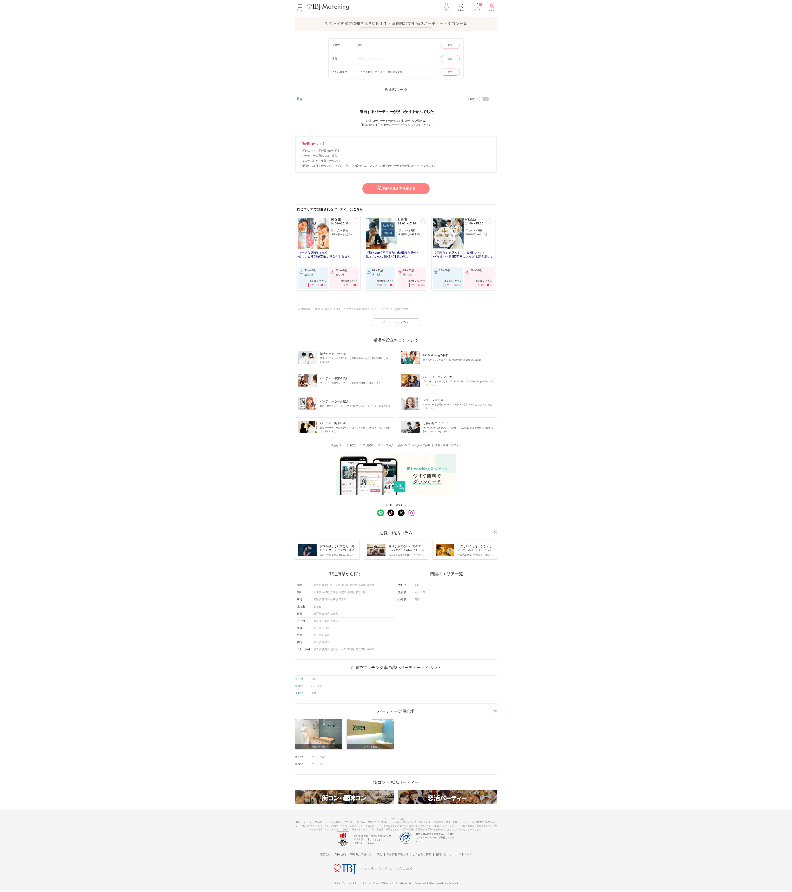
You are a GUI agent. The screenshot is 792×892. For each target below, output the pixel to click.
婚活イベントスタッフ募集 (414, 445)
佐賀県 (325, 649)
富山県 (317, 628)
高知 (417, 599)
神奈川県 (327, 585)
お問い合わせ (444, 854)
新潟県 (317, 620)
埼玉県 (345, 585)
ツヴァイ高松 (318, 757)
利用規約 (340, 854)
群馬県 (370, 585)
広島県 (325, 635)
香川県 (317, 642)
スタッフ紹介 (386, 445)
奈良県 (351, 592)
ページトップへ (398, 322)
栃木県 (362, 585)
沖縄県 (370, 649)
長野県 (334, 620)
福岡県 (317, 649)
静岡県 (325, 599)
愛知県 (317, 599)
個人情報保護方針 (397, 854)
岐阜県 (334, 599)
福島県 (334, 613)
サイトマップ (464, 854)
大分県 (342, 649)
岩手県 (317, 613)
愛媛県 (325, 642)
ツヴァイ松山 (318, 764)
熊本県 (334, 649)
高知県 (299, 693)
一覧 (494, 532)
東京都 (317, 585)
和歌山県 (361, 592)
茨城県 (353, 585)
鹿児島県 (361, 649)
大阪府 (317, 592)
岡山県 (317, 635)
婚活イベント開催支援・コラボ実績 (352, 445)
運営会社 (325, 854)
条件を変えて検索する (399, 188)
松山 (417, 592)
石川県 (325, 628)
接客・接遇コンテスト (448, 445)
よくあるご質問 (421, 854)
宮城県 (325, 613)
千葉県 (336, 585)
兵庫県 (334, 592)
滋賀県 (342, 592)
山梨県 (325, 620)
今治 (423, 592)
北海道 (317, 606)
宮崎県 (351, 649)
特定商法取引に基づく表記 (366, 854)
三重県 (342, 599)
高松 (417, 585)
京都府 (325, 592)
